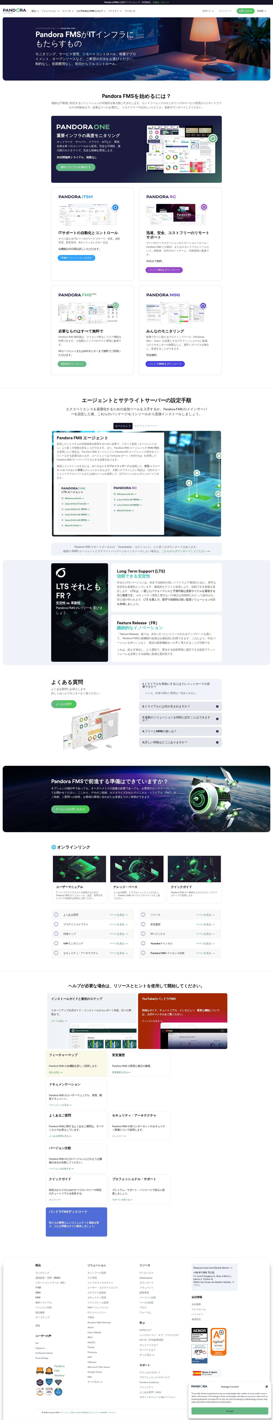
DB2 (90, 1377)
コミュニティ (147, 1387)
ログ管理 (92, 1278)
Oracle (91, 1347)
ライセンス (130, 11)
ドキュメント (147, 1288)
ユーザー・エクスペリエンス (103, 1288)
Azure (91, 1327)
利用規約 (85, 1412)
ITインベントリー (97, 1312)
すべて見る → (95, 1382)
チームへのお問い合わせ (70, 809)
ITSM (38, 1288)
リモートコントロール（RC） (51, 1283)
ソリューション (48, 11)
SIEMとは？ (146, 1330)
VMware (92, 1362)
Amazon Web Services (99, 1322)
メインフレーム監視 (98, 1302)
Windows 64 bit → (74, 498)
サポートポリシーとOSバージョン (158, 1397)
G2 (36, 1343)
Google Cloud (95, 1372)
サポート (206, 11)
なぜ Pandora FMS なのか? (89, 11)
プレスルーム (199, 1309)
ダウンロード (147, 1283)
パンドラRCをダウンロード (164, 270)
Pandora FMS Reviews (59, 1370)
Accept (230, 1411)
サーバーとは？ (148, 1350)
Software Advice (44, 1353)
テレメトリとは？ (149, 1345)
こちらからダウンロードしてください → (185, 551)
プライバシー (65, 1412)
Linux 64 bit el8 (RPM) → (77, 515)
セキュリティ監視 (97, 1297)
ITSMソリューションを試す (76, 258)
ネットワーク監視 (97, 1273)
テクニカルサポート (150, 1372)
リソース (66, 11)
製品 (33, 11)
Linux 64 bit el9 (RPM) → (77, 520)
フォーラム (145, 1312)
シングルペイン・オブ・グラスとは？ (159, 1335)
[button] (266, 1386)
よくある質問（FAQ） (151, 1392)
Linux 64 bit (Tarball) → (77, 504)
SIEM (38, 1293)
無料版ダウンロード (72, 364)
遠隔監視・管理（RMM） (48, 1278)
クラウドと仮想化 (97, 1293)
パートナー (113, 11)
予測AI (91, 1317)
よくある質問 (64, 704)
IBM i (90, 1337)
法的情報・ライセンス (108, 1412)
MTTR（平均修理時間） (152, 1340)
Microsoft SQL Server (99, 1367)
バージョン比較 (43, 1307)
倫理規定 (196, 1319)
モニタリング (42, 1273)
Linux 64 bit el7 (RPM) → (77, 509)
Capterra (40, 1348)
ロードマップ (42, 1317)
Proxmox (92, 1352)
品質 (72, 1412)
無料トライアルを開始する (76, 167)
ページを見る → (119, 915)
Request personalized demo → (213, 1267)
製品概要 (40, 1312)
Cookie (78, 1412)
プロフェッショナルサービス (155, 1377)
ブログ (143, 1307)
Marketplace (146, 1278)
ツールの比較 (147, 1302)
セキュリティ (94, 1412)
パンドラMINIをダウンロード (165, 364)
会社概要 (196, 1304)
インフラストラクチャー (100, 1283)
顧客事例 (144, 1293)
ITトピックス (146, 1273)
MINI (37, 1297)
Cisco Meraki (94, 1332)
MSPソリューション (98, 1307)
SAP (90, 1357)
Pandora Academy (149, 1382)
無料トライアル (43, 1302)
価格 (37, 1325)
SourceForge (41, 1358)
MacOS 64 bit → (73, 526)
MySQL (91, 1342)
